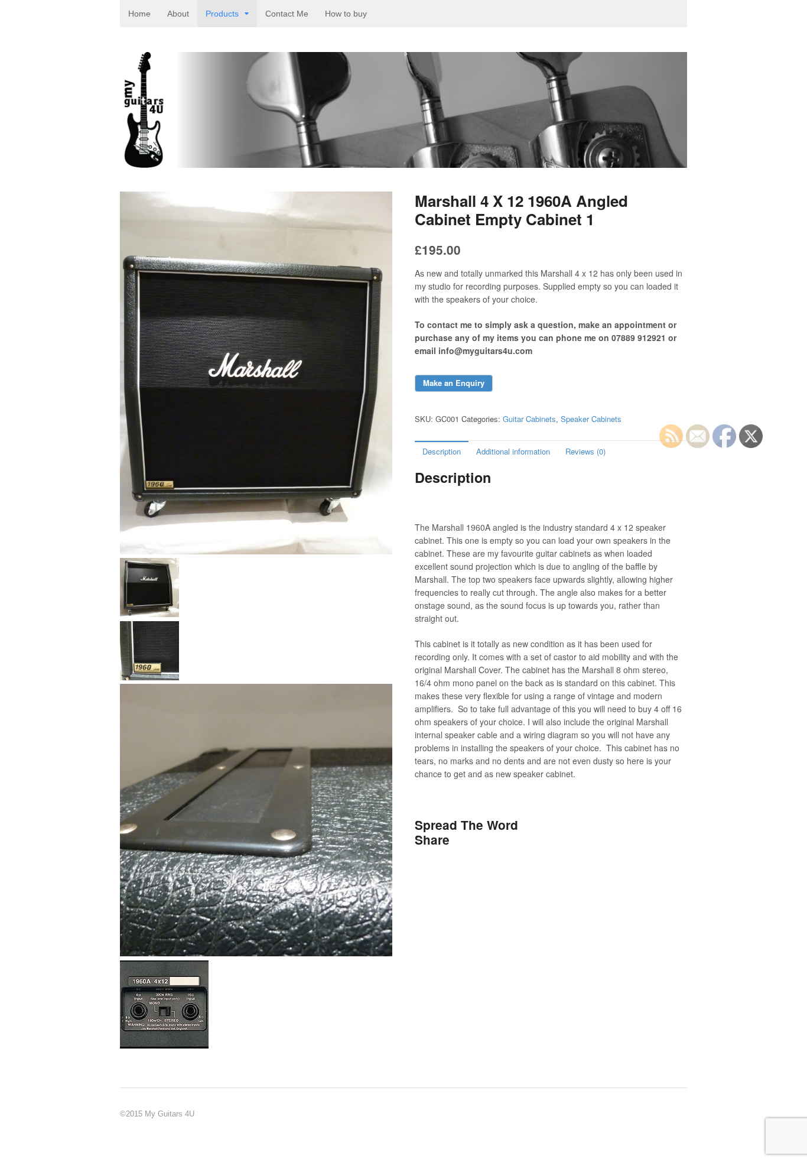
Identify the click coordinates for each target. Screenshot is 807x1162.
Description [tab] (441, 451)
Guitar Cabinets (529, 418)
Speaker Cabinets (591, 418)
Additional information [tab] (513, 451)
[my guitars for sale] (403, 161)
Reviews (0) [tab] (585, 451)
